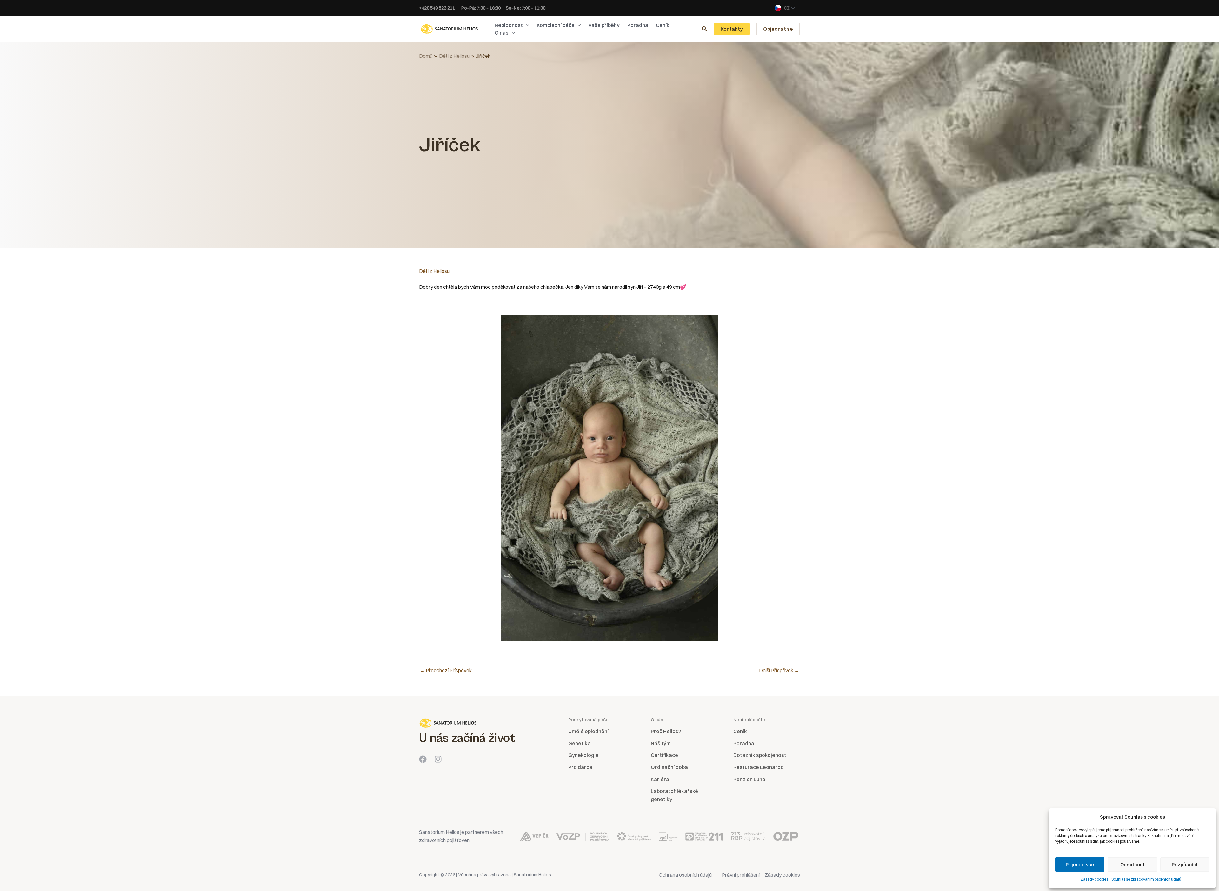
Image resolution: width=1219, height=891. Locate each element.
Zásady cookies (1094, 879)
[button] (526, 25)
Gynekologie (583, 755)
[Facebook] (423, 759)
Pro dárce (580, 767)
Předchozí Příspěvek (446, 670)
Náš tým (661, 743)
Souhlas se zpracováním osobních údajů (1146, 879)
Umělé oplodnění (588, 731)
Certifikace (664, 755)
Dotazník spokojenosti (760, 755)
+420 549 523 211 (437, 8)
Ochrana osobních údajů (685, 875)
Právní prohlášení (741, 875)
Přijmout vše (1080, 864)
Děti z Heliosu (434, 271)
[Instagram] (438, 759)
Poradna (743, 743)
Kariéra (660, 779)
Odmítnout (1132, 864)
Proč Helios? (666, 731)
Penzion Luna (749, 779)
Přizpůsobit (1185, 864)
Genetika (579, 743)
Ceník (740, 731)
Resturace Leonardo (758, 767)
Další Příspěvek (779, 670)
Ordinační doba (669, 767)
